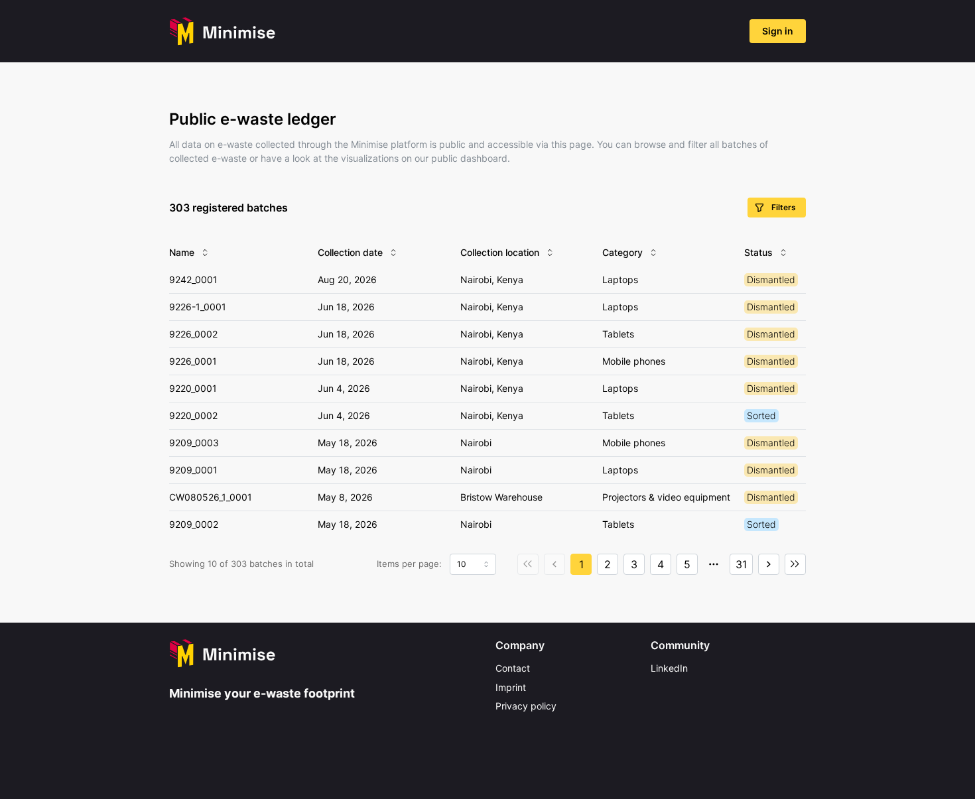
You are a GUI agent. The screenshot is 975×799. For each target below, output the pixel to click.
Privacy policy (525, 705)
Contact (512, 668)
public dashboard (469, 158)
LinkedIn (669, 668)
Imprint (510, 687)
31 (741, 564)
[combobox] (473, 564)
